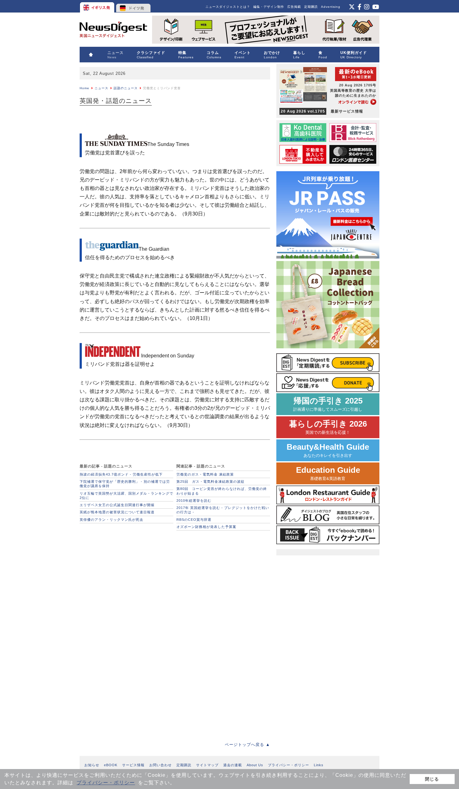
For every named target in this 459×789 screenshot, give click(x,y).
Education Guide (328, 473)
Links (318, 765)
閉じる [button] (432, 779)
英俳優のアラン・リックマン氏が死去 (111, 519)
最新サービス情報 (322, 111)
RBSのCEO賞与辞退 (193, 519)
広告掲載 (294, 6)
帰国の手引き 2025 (328, 404)
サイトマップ (207, 765)
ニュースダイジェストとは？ (227, 6)
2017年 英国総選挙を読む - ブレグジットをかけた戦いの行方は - (222, 510)
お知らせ (91, 765)
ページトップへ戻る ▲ (247, 744)
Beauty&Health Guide (328, 450)
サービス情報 (133, 765)
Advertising (330, 6)
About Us (255, 765)
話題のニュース (126, 88)
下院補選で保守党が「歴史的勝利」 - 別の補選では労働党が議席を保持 (125, 484)
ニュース (101, 88)
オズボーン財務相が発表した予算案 (206, 527)
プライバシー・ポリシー (105, 782)
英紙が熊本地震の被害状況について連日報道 (117, 512)
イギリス (98, 6)
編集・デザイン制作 (268, 6)
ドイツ (133, 6)
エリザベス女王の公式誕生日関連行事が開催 (117, 505)
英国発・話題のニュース (116, 100)
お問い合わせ (160, 765)
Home (84, 88)
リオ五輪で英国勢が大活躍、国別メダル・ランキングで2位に (126, 495)
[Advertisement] (126, 573)
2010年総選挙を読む (193, 500)
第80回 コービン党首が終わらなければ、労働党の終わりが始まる (221, 491)
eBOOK (110, 765)
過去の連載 (232, 765)
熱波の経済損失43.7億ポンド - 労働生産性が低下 (121, 474)
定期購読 (311, 6)
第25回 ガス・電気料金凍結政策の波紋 (210, 481)
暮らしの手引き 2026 (328, 427)
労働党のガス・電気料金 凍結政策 (205, 474)
